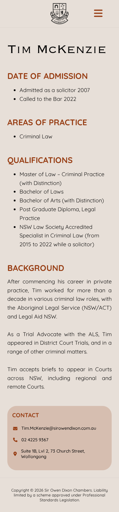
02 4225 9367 (35, 440)
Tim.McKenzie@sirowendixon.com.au (58, 428)
